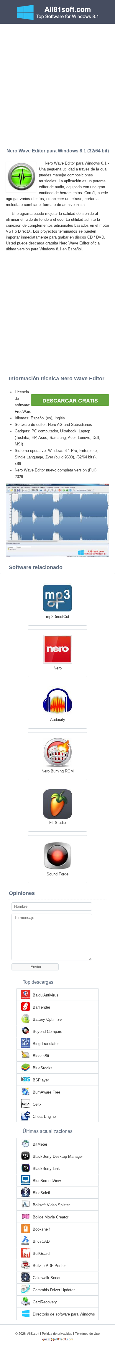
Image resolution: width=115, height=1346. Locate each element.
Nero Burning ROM (58, 771)
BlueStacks (42, 1068)
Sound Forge (57, 874)
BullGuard (41, 1253)
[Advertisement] (57, 84)
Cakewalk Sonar (46, 1278)
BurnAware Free (46, 1092)
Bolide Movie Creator (50, 1217)
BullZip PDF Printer (49, 1265)
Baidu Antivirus (45, 995)
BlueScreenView (47, 1180)
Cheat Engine (44, 1116)
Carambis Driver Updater (54, 1290)
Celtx (37, 1104)
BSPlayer (41, 1080)
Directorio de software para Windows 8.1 (64, 1314)
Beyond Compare (47, 1031)
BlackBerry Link (46, 1168)
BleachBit (41, 1056)
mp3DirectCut (57, 616)
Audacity (57, 719)
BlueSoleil (41, 1193)
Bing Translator (46, 1043)
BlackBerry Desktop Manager (58, 1156)
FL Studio (57, 822)
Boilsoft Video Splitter (51, 1205)
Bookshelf (41, 1229)
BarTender (41, 1007)
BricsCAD (41, 1241)
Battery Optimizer (48, 1019)
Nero (58, 668)
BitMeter (40, 1144)
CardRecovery (45, 1302)
